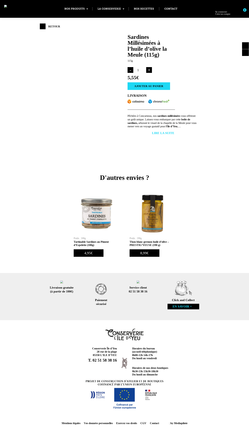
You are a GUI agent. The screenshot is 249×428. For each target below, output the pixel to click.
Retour (54, 26)
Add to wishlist (181, 85)
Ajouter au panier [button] (116, 253)
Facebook (245, 52)
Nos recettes (144, 8)
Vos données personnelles (98, 423)
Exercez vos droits (126, 423)
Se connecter (222, 13)
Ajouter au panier (148, 86)
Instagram (245, 45)
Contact (170, 8)
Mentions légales (71, 423)
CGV (143, 423)
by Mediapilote (179, 423)
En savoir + (182, 306)
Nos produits (74, 8)
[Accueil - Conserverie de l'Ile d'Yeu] (21, 9)
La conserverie (109, 8)
